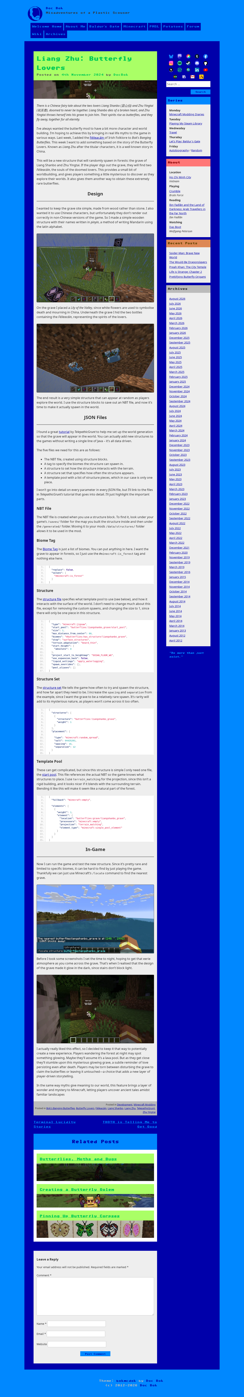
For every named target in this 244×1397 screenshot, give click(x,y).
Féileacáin (97, 138)
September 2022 (179, 518)
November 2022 (179, 508)
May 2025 (175, 362)
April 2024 (175, 425)
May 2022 (175, 533)
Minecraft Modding (145, 1104)
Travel (173, 132)
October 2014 (178, 591)
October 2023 (178, 455)
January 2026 (177, 333)
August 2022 (177, 523)
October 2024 (178, 396)
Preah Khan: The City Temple (187, 267)
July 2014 (175, 606)
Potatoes (173, 26)
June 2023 (175, 474)
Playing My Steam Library (185, 123)
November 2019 (179, 557)
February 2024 (178, 435)
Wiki (37, 34)
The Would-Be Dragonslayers (188, 262)
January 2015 (177, 577)
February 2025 (178, 377)
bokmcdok (126, 1381)
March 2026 (176, 323)
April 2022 (175, 538)
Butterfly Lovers (85, 1108)
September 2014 (179, 596)
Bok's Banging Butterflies (60, 1108)
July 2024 (175, 411)
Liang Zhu (130, 1108)
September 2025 (179, 342)
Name (42, 1324)
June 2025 (175, 357)
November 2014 (179, 587)
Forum (193, 26)
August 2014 (177, 601)
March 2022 (176, 542)
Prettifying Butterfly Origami (187, 277)
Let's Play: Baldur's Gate (184, 141)
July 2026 (175, 303)
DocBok (120, 75)
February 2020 (178, 552)
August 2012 (177, 635)
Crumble (174, 191)
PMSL (154, 26)
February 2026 (178, 328)
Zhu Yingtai (149, 1112)
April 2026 (175, 318)
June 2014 (175, 611)
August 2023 (177, 464)
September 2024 (179, 401)
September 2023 (179, 460)
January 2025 (177, 381)
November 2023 (179, 450)
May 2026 (175, 313)
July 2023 (175, 469)
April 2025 (175, 367)
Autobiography (179, 150)
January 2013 (177, 630)
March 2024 (176, 430)
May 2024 (175, 420)
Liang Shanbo (115, 1108)
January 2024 (177, 440)
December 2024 (179, 386)
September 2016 (179, 572)
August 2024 (177, 406)
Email (41, 1334)
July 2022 (175, 528)
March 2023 (176, 489)
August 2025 (177, 347)
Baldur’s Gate (104, 26)
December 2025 (179, 338)
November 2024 (179, 391)
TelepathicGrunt (146, 1108)
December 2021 (179, 547)
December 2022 (179, 503)
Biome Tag (50, 549)
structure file (52, 599)
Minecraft (134, 26)
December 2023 (179, 445)
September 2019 (179, 562)
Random (196, 150)
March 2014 (176, 626)
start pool (49, 774)
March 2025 (176, 372)
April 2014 (175, 621)
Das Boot (175, 227)
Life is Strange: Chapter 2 (185, 272)
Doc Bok (54, 8)
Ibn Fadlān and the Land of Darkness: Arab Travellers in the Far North (187, 209)
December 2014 (179, 582)
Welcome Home (47, 26)
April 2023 (175, 484)
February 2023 (178, 494)
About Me (75, 26)
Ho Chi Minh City (180, 177)
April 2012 (175, 640)
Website (42, 1344)
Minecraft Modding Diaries (186, 114)
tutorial (64, 432)
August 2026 (177, 298)
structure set (52, 688)
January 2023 (177, 499)
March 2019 (176, 567)
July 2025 (175, 352)
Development (124, 1104)
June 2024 (175, 416)
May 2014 (175, 616)
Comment (44, 1275)
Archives (56, 34)
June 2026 (175, 308)
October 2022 (178, 513)
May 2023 (175, 479)
